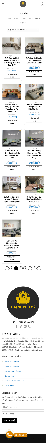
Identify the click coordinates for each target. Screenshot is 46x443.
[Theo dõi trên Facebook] (16, 326)
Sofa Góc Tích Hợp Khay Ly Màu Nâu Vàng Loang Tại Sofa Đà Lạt (11, 108)
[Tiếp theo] (39, 268)
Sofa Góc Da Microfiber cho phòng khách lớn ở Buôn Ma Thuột (11, 244)
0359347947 (21, 435)
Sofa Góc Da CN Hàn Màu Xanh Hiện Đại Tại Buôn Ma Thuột (12, 154)
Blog (25, 439)
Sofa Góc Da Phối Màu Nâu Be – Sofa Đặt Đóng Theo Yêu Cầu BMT (12, 61)
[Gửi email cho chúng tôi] (25, 326)
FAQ (39, 439)
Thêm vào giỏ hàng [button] (12, 75)
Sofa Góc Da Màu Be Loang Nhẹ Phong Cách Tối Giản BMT (34, 60)
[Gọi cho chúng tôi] (29, 326)
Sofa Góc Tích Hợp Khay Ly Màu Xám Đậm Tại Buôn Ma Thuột (34, 154)
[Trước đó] (7, 268)
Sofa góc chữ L (23, 18)
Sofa (15, 18)
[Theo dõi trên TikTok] (20, 326)
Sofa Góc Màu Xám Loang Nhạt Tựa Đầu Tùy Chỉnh (34, 106)
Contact (32, 439)
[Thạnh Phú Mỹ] (23, 4)
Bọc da (31, 18)
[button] (3, 4)
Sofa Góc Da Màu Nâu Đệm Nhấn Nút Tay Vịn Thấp (34, 199)
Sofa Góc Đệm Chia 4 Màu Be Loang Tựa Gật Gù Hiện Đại (12, 199)
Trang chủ (9, 18)
